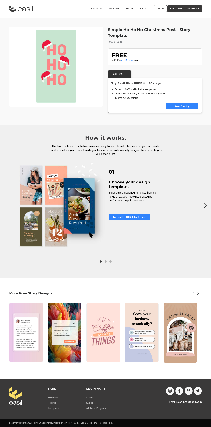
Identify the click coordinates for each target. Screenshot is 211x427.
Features (53, 397)
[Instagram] (170, 391)
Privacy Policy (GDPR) (69, 423)
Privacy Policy (52, 423)
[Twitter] (198, 391)
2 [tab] (105, 261)
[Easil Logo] (22, 8)
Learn (142, 9)
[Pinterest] (189, 391)
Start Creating (182, 106)
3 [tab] (110, 261)
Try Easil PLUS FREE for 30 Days (129, 217)
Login (160, 8)
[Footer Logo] (15, 396)
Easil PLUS (117, 73)
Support (91, 402)
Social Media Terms (90, 423)
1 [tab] (100, 261)
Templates (54, 408)
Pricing (129, 9)
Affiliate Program (96, 408)
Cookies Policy (106, 423)
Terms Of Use (38, 423)
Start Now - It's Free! (184, 8)
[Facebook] (179, 391)
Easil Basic (127, 60)
